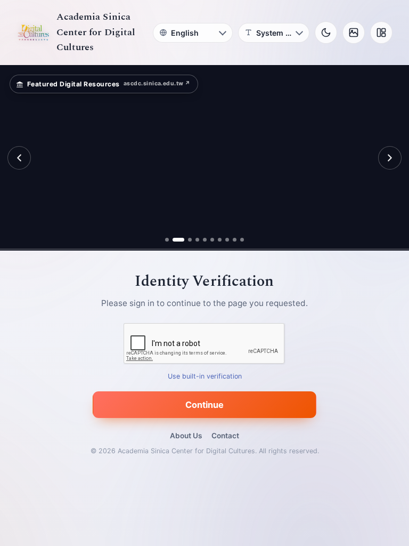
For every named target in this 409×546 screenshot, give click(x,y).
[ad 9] (234, 240)
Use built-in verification (205, 377)
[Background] (353, 32)
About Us (186, 435)
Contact (225, 435)
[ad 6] (212, 240)
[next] (390, 158)
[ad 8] (227, 240)
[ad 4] (197, 240)
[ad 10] (242, 240)
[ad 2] (174, 240)
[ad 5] (205, 240)
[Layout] (381, 32)
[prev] (19, 158)
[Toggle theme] (326, 32)
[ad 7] (220, 240)
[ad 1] (167, 240)
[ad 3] (186, 240)
